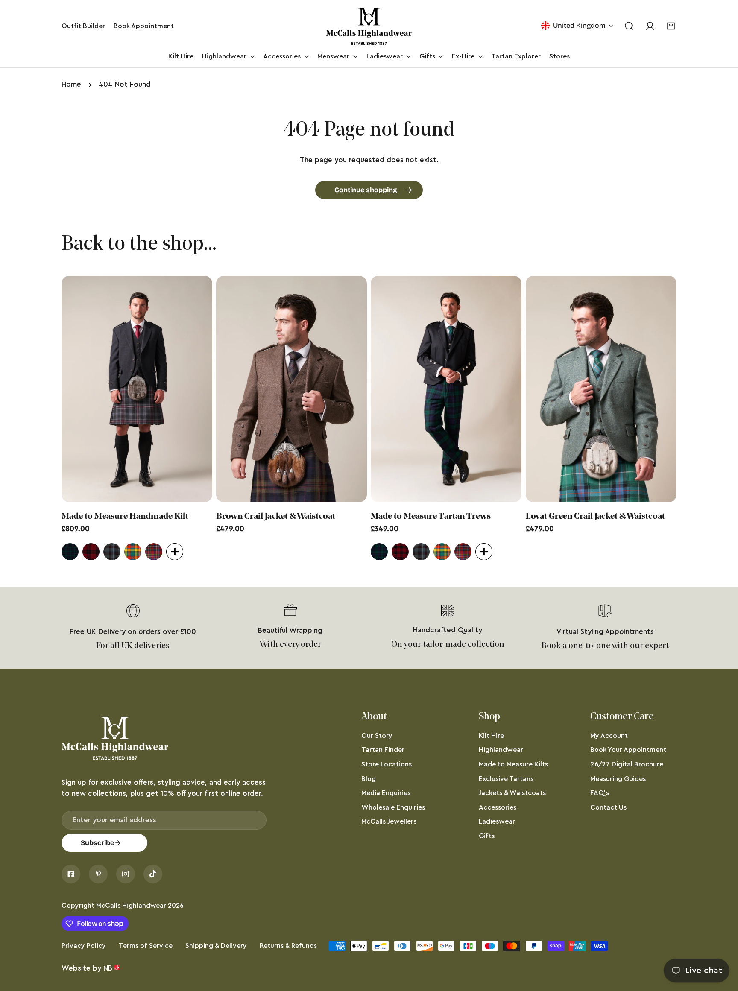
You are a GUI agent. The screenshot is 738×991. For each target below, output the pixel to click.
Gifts (487, 836)
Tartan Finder (382, 749)
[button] (671, 26)
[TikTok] (153, 874)
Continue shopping (365, 190)
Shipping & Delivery (216, 945)
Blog (368, 778)
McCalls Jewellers (388, 821)
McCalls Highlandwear (131, 905)
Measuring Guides (618, 778)
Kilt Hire (491, 735)
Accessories (497, 807)
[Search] (628, 26)
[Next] (699, 390)
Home (71, 84)
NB (107, 968)
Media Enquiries (385, 792)
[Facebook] (71, 874)
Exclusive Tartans (506, 778)
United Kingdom (579, 25)
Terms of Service (146, 945)
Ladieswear (497, 821)
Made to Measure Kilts (513, 764)
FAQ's (599, 792)
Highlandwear (501, 749)
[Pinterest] (98, 874)
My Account (609, 735)
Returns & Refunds (288, 945)
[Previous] (38, 390)
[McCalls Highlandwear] (369, 26)
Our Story (376, 735)
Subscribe (97, 843)
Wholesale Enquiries (393, 807)
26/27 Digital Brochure (626, 764)
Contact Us (608, 807)
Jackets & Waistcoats (512, 792)
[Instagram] (125, 874)
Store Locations (386, 764)
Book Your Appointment (628, 749)
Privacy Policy (84, 945)
